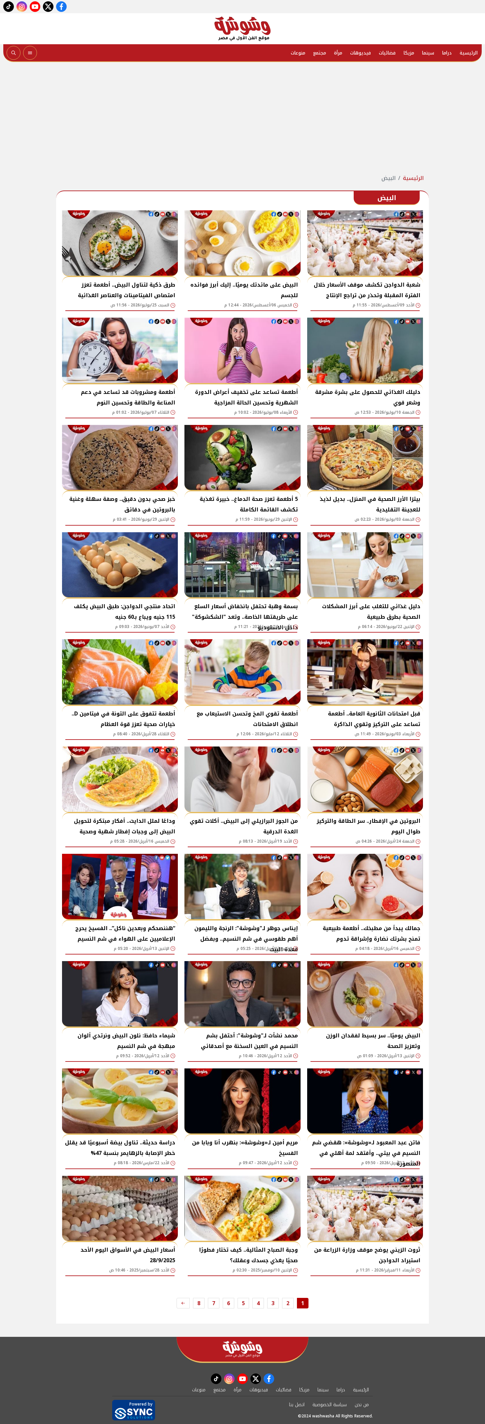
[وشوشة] (242, 29)
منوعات (298, 53)
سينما (428, 53)
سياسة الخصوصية (329, 1404)
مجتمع (319, 53)
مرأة (338, 53)
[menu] (30, 53)
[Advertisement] (242, 118)
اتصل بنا (297, 1404)
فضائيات (387, 53)
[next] (183, 1303)
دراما (447, 53)
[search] (13, 53)
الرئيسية (469, 53)
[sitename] (242, 1349)
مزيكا (409, 53)
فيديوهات (360, 53)
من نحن (362, 1404)
